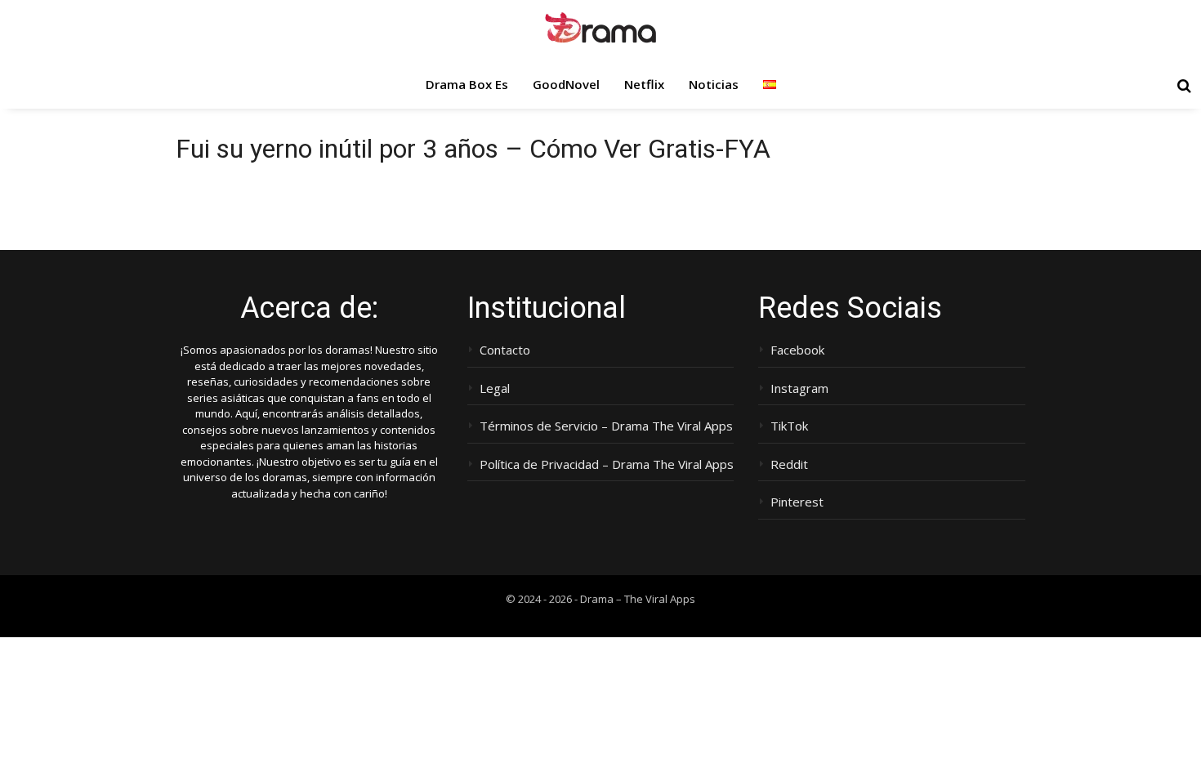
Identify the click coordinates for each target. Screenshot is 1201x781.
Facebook (797, 350)
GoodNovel (566, 84)
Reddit (789, 464)
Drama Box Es (467, 84)
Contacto (505, 350)
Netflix (644, 84)
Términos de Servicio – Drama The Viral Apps (606, 426)
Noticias (714, 84)
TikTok (789, 426)
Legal (495, 388)
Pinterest (797, 502)
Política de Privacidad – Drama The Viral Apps (607, 464)
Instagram (799, 388)
